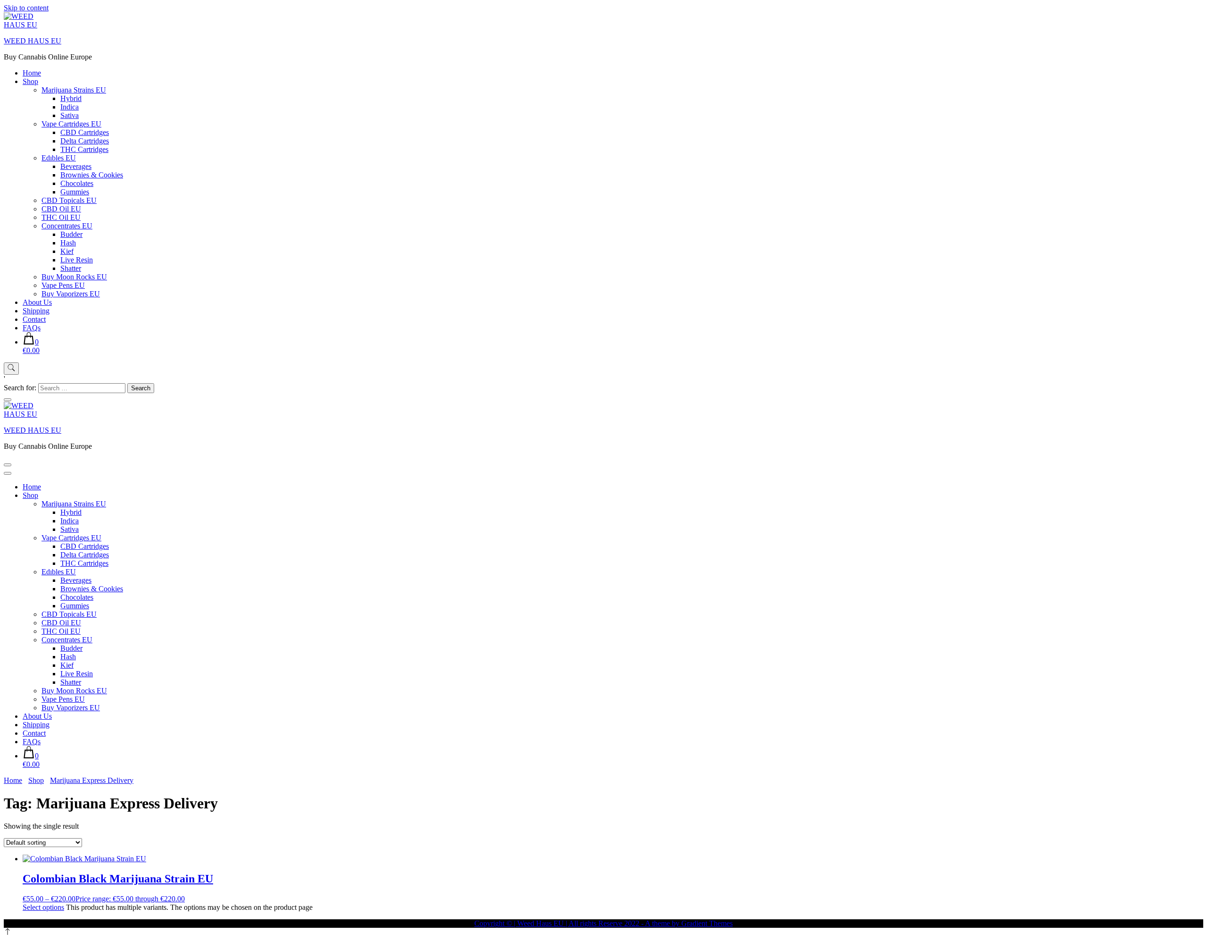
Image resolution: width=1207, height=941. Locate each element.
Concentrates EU (66, 226)
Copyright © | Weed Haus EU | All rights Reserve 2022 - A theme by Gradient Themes (603, 923)
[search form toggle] (11, 368)
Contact (34, 319)
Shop (30, 81)
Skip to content (26, 8)
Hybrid (71, 98)
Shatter (70, 268)
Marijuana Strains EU (73, 90)
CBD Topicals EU (69, 200)
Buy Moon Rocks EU (74, 277)
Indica (69, 107)
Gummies (74, 192)
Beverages (75, 166)
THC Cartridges (84, 149)
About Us (37, 302)
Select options (43, 907)
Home (32, 73)
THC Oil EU (61, 217)
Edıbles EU (58, 158)
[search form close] (7, 399)
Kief (67, 251)
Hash (68, 243)
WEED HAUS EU (32, 41)
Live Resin (76, 260)
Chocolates (76, 183)
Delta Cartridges (84, 141)
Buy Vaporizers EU (70, 294)
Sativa (69, 115)
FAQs (32, 328)
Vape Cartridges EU (71, 124)
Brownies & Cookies (91, 175)
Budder (71, 234)
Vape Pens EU (63, 285)
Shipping (36, 311)
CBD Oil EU (61, 209)
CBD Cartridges (84, 132)
